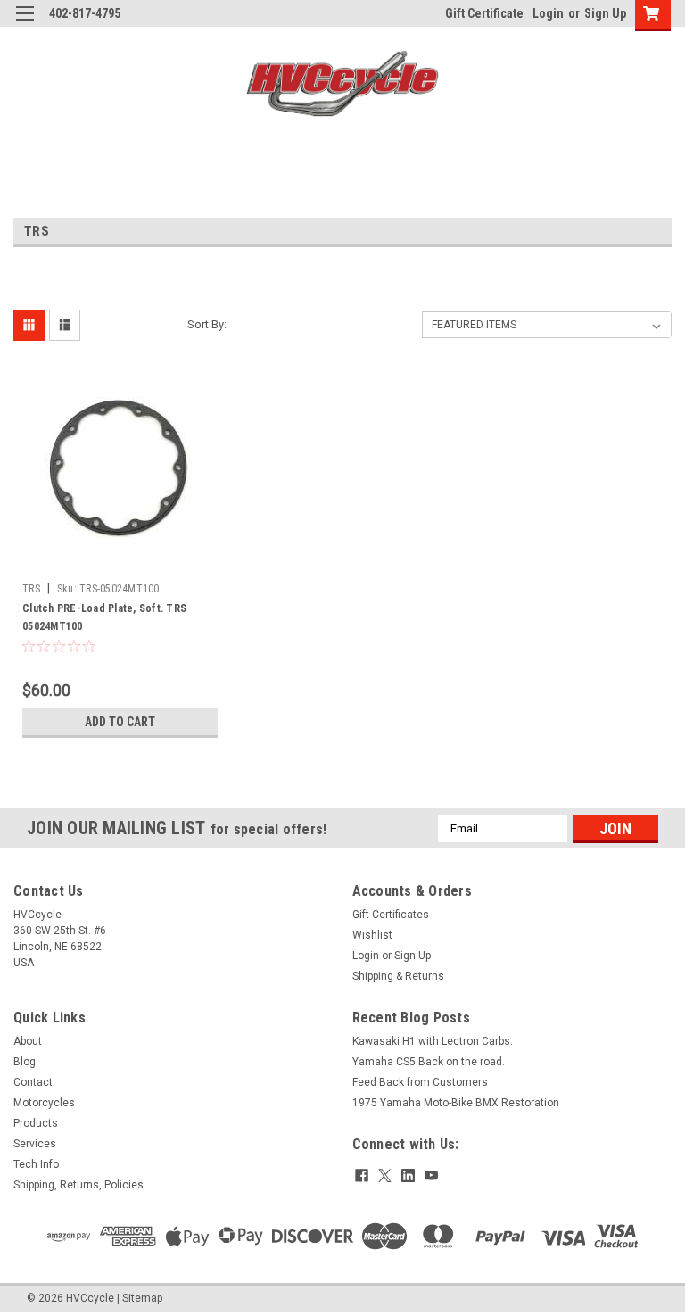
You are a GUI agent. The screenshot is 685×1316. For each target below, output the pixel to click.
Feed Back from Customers (420, 1082)
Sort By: (207, 324)
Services (34, 1144)
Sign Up (605, 13)
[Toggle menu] (24, 24)
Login (548, 13)
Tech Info (36, 1164)
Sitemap (142, 1298)
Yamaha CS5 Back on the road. (428, 1061)
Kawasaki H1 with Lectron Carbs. (432, 1041)
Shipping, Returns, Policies (78, 1185)
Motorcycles (44, 1103)
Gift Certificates (390, 914)
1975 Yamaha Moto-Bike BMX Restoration (455, 1103)
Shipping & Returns (398, 976)
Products (35, 1123)
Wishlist (372, 935)
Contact (33, 1082)
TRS (31, 589)
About (27, 1041)
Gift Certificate (484, 13)
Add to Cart (120, 722)
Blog (24, 1061)
